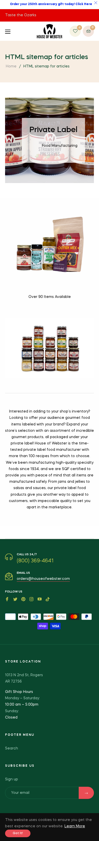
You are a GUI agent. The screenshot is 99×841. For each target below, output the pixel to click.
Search (11, 748)
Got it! (18, 833)
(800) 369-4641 (35, 561)
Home (11, 66)
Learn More (74, 826)
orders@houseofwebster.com (43, 579)
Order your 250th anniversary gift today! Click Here (51, 4)
